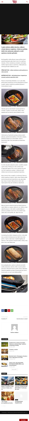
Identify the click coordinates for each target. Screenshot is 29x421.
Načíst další (14, 369)
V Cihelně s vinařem (13, 349)
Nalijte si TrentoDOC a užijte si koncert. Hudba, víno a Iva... (7, 388)
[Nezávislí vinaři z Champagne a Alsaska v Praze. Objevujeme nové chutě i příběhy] (4, 357)
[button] (2, 2)
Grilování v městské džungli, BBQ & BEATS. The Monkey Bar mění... (21, 388)
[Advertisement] (14, 19)
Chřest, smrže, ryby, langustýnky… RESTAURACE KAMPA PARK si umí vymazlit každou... (16, 364)
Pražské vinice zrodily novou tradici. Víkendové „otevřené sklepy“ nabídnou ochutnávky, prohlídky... (17, 344)
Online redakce (14, 332)
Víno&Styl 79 (4, 318)
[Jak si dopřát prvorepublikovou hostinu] (7, 396)
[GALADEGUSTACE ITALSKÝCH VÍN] (21, 396)
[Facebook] (2, 310)
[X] (5, 310)
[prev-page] (2, 406)
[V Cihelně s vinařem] (4, 351)
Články (3, 399)
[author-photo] (14, 330)
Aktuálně (16, 384)
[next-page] (4, 406)
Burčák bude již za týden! (22, 318)
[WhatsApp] (12, 310)
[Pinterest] (9, 310)
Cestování (3, 384)
